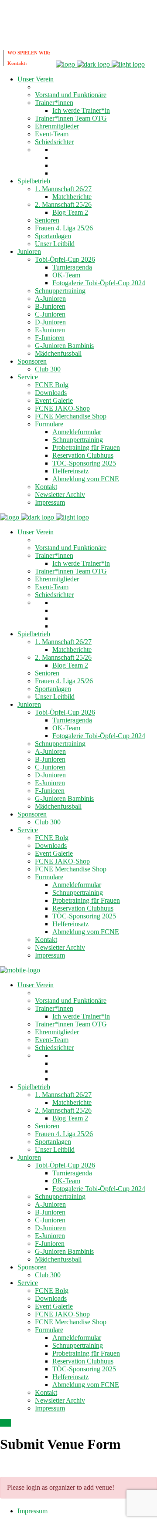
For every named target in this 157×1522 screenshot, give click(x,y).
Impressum (32, 1511)
